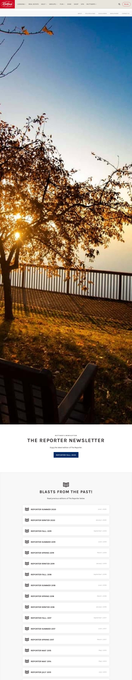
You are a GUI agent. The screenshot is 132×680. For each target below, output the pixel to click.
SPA (82, 4)
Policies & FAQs (90, 13)
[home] (7, 4)
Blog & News (103, 13)
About (80, 13)
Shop (76, 4)
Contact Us (125, 13)
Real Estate (34, 4)
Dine (69, 4)
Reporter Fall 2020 (66, 455)
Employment (114, 13)
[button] (21, 4)
